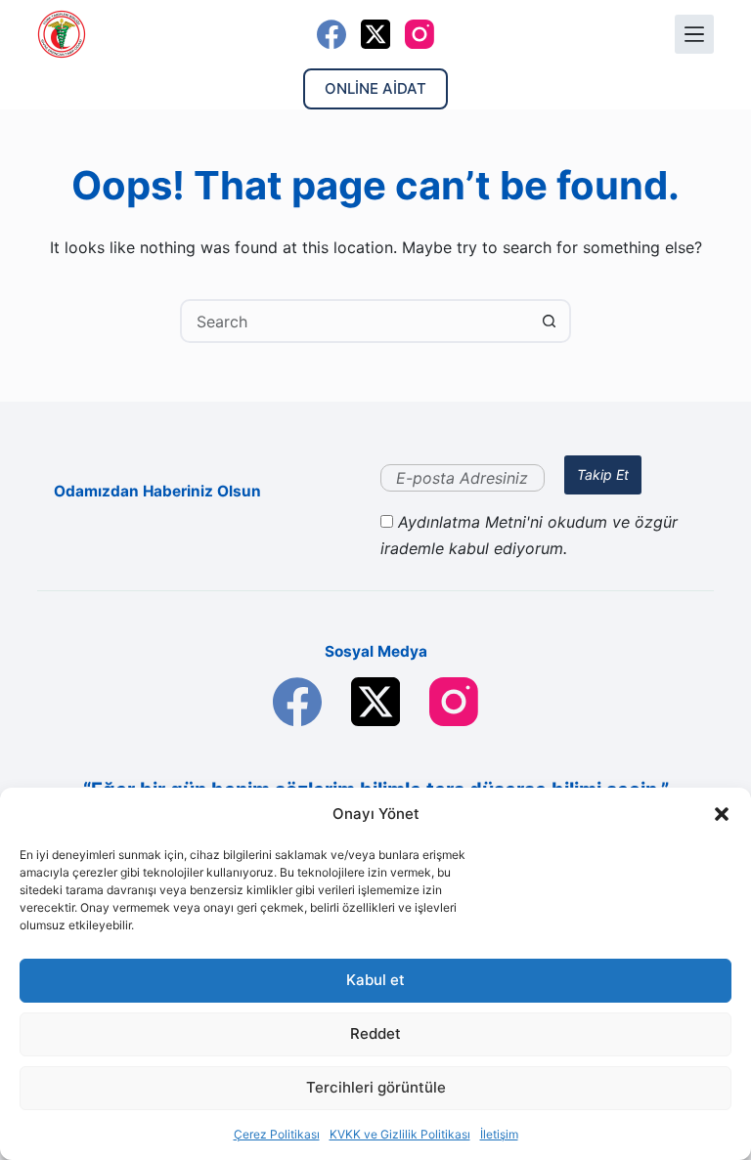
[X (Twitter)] (375, 34)
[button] (721, 814)
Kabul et (375, 979)
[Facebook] (331, 34)
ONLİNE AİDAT (375, 88)
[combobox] (355, 321)
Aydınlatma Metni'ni (473, 522)
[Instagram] (419, 34)
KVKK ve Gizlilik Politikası (400, 1134)
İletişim (499, 1134)
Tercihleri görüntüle (376, 1087)
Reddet (375, 1033)
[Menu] (694, 34)
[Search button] (549, 321)
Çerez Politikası (277, 1134)
